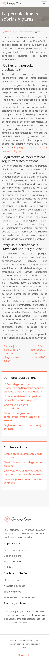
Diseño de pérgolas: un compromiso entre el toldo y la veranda (22, 416)
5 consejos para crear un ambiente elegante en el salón (12, 354)
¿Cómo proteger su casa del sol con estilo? (38, 352)
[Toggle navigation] (44, 3)
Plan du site (24, 655)
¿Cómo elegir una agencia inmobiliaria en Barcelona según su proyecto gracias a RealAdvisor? (24, 388)
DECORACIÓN (9, 32)
